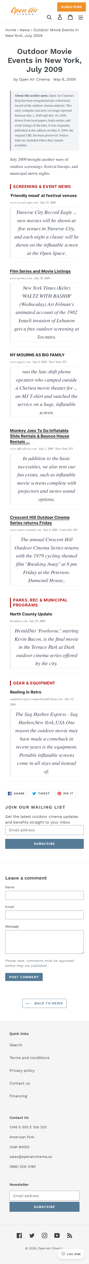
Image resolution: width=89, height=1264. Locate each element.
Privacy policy (22, 1070)
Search (15, 1045)
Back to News (48, 1003)
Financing (18, 1096)
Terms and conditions (29, 1057)
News (25, 30)
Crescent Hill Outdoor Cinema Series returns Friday (40, 520)
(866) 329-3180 (22, 1166)
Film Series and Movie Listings (40, 271)
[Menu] (80, 17)
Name (9, 887)
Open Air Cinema (50, 1248)
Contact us (19, 1083)
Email (9, 907)
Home (10, 30)
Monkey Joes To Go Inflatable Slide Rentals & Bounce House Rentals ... (39, 436)
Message (12, 926)
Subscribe (71, 7)
